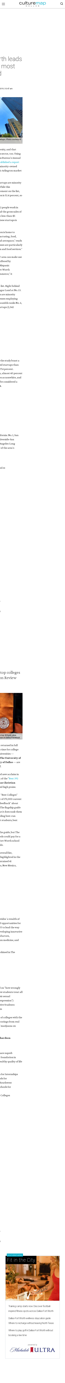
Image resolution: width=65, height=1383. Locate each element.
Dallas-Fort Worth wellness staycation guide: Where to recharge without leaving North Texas (31, 1321)
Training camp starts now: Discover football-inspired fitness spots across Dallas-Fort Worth (30, 1308)
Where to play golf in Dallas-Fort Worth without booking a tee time (30, 1333)
